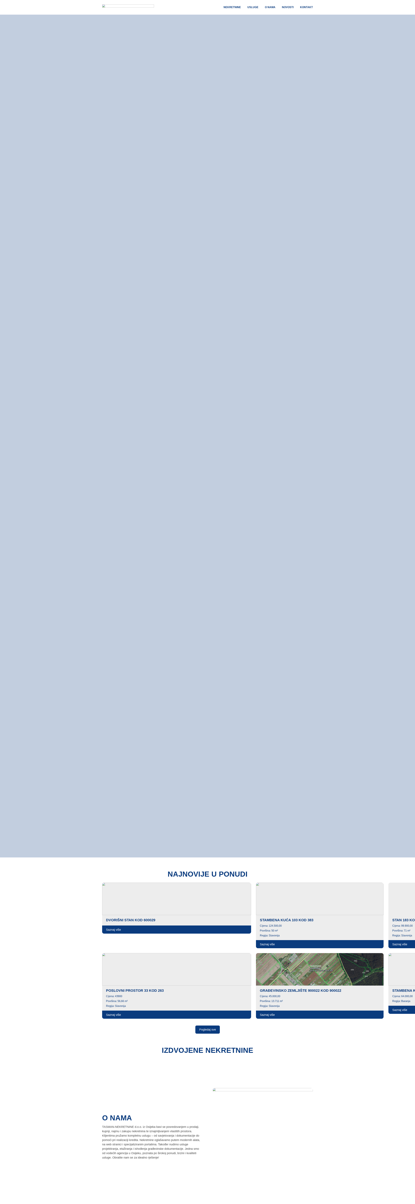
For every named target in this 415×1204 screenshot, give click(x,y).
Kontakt (306, 7)
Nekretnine (232, 7)
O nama (270, 7)
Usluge (252, 7)
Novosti (288, 7)
